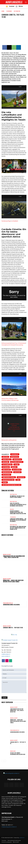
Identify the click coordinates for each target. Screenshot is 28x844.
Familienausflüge (6, 221)
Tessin (17, 480)
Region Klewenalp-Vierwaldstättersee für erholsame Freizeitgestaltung (18, 512)
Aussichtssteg (14, 457)
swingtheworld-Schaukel (9, 477)
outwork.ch (21, 837)
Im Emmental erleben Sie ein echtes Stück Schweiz (17, 496)
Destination (17, 11)
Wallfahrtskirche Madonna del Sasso (11, 485)
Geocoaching (19, 345)
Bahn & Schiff (7, 554)
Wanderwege (15, 400)
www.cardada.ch (6, 656)
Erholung (13, 751)
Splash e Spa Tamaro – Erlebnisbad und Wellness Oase (17, 753)
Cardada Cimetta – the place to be (13, 628)
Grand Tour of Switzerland (19, 343)
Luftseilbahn (15, 221)
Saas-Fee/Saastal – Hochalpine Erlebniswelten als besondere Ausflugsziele (18, 504)
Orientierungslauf (6, 400)
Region (12, 509)
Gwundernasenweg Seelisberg (11, 605)
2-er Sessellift (14, 454)
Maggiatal (14, 467)
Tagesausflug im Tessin (8, 480)
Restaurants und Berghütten (9, 440)
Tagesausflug (21, 477)
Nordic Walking (6, 469)
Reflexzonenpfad (6, 343)
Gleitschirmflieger (7, 464)
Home (3, 11)
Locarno (16, 464)
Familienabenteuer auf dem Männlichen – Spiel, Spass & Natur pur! (14, 556)
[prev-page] (3, 761)
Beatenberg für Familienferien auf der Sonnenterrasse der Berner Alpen (18, 528)
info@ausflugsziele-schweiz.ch (9, 827)
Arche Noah (5, 457)
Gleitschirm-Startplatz (16, 462)
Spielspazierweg (6, 475)
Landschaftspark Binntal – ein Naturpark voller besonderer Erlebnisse (18, 520)
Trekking (5, 482)
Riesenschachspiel (7, 472)
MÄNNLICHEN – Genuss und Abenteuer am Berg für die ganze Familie (13, 581)
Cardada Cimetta (6, 459)
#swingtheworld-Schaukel (8, 345)
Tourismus (9, 11)
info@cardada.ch (6, 654)
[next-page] (5, 761)
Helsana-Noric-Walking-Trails (9, 398)
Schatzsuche (17, 472)
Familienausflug (17, 459)
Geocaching (5, 462)
